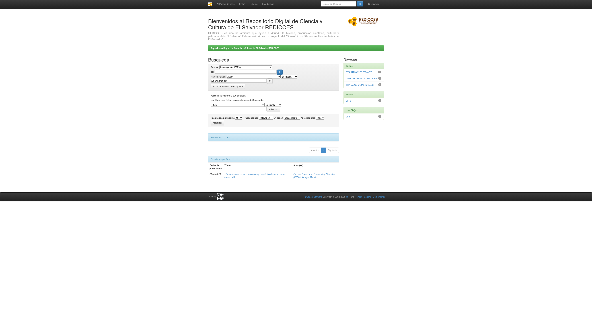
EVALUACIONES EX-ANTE (359, 72)
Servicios (375, 3)
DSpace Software (313, 196)
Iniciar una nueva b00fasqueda (228, 86)
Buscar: (215, 67)
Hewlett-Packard (363, 196)
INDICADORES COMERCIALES (361, 78)
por (212, 71)
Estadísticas (268, 3)
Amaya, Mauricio (310, 177)
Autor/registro (308, 117)
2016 (348, 100)
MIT (348, 196)
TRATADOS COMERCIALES (360, 84)
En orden (278, 117)
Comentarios (379, 196)
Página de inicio (227, 3)
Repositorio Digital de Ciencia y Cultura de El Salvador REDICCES (244, 48)
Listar (242, 3)
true (348, 116)
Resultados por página (223, 117)
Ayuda (254, 3)
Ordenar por (251, 117)
